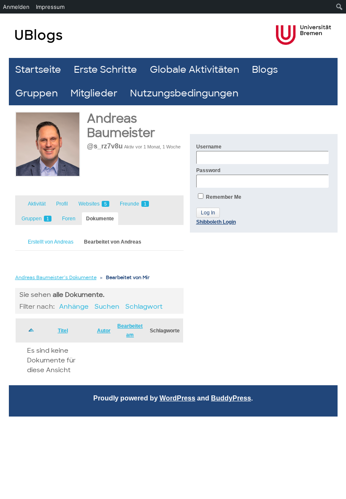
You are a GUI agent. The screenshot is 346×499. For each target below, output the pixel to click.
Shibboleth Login (216, 222)
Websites (92, 204)
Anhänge (74, 306)
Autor (104, 331)
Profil (62, 204)
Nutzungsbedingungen (184, 93)
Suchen (107, 306)
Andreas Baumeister (121, 126)
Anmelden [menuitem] (16, 6)
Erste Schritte (105, 69)
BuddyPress (231, 398)
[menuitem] (339, 7)
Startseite (38, 69)
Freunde (133, 204)
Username (209, 147)
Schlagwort (143, 306)
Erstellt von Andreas (50, 242)
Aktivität (37, 204)
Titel (63, 331)
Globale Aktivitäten (194, 69)
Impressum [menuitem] (50, 6)
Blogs (265, 69)
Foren (69, 219)
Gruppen (36, 93)
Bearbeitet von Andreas (112, 242)
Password (208, 170)
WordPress (177, 398)
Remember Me (223, 197)
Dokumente (100, 219)
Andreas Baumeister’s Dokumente (56, 277)
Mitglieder (93, 93)
